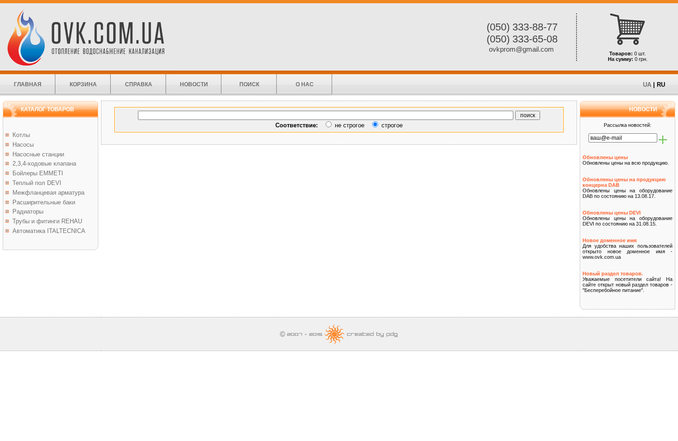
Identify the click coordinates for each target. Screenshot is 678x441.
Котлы (19, 134)
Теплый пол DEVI (35, 182)
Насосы (21, 144)
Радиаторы (26, 211)
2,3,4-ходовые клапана (42, 163)
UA (647, 84)
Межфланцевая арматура (46, 192)
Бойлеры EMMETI (36, 173)
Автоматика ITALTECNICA (47, 230)
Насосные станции (36, 154)
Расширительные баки (42, 202)
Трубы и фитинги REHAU (45, 221)
